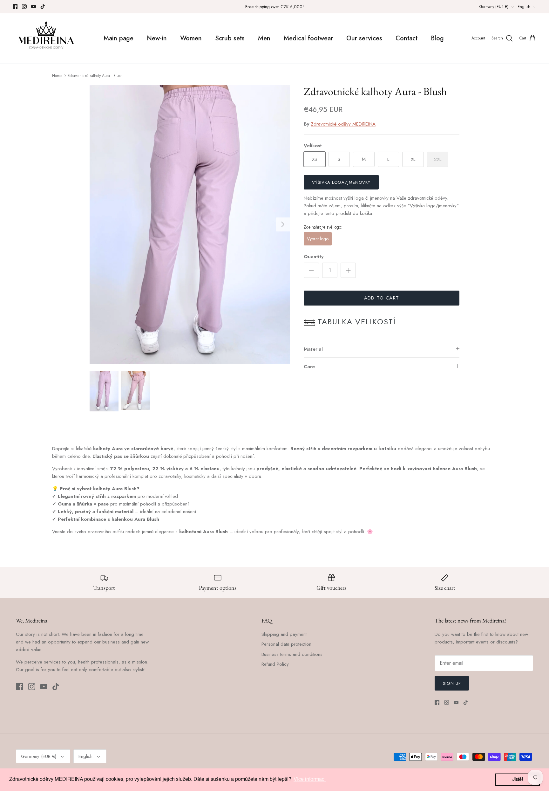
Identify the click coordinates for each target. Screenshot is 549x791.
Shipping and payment (284, 634)
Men (264, 38)
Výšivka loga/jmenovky (341, 182)
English (524, 7)
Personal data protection (286, 644)
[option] (190, 224)
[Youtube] (33, 6)
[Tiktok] (42, 6)
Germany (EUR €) (493, 7)
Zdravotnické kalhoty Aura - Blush (95, 76)
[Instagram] (24, 6)
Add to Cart (381, 297)
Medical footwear (308, 38)
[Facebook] (15, 6)
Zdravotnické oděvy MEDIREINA (343, 123)
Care (309, 366)
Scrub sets (230, 38)
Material (313, 349)
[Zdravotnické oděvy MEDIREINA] (46, 38)
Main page (118, 38)
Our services (364, 38)
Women (191, 38)
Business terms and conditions (291, 654)
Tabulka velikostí (357, 321)
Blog (437, 38)
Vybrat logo (318, 239)
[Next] (283, 224)
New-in (157, 38)
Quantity (313, 256)
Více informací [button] (310, 779)
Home (57, 76)
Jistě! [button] (517, 779)
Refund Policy (275, 664)
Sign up (452, 683)
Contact (406, 38)
